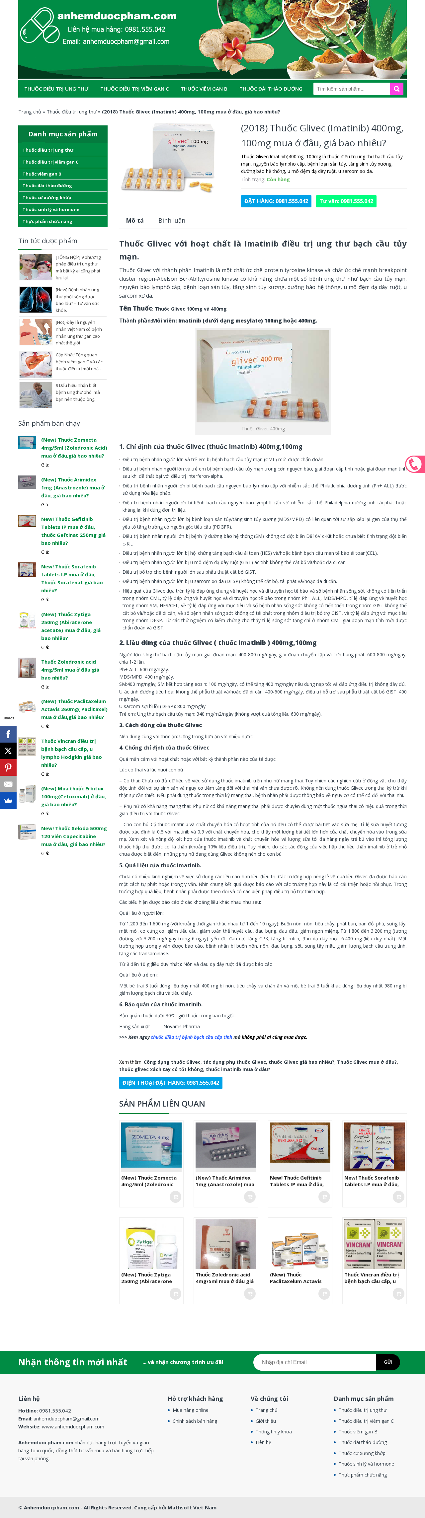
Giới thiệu (266, 1421)
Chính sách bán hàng (195, 1421)
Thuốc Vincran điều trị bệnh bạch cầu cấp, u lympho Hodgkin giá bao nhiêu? (371, 1284)
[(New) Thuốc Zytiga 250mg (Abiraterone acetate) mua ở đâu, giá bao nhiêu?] (27, 619)
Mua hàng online (191, 1410)
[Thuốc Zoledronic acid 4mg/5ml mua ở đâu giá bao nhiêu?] (27, 667)
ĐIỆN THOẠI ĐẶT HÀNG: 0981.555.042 (171, 1082)
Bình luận (171, 220)
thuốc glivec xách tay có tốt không (161, 1069)
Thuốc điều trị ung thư (56, 88)
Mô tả (135, 220)
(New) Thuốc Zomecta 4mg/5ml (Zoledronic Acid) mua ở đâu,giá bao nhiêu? (151, 1187)
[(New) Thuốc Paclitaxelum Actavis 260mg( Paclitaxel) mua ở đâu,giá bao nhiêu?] (27, 706)
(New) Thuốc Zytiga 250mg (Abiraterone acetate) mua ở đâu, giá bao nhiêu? (151, 1284)
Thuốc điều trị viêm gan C (134, 88)
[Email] (8, 784)
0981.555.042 (415, 464)
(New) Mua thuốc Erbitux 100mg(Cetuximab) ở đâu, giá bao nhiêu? (73, 796)
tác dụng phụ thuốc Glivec (234, 1062)
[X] (8, 751)
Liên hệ (263, 1442)
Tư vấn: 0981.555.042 (346, 201)
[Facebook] (8, 734)
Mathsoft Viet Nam (192, 1507)
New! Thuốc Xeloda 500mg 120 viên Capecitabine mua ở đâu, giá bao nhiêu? (74, 836)
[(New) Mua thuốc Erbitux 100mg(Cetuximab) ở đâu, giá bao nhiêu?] (27, 793)
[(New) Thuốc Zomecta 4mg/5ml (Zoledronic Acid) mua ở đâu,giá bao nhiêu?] (27, 442)
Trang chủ (267, 1410)
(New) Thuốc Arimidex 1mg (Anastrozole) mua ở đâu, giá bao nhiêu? (225, 1184)
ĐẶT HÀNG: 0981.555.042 (276, 201)
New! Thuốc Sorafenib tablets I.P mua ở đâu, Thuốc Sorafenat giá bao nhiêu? (371, 1187)
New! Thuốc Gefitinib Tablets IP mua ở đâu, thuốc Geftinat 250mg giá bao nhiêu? (297, 1187)
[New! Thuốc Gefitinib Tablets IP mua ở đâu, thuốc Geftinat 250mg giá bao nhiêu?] (27, 520)
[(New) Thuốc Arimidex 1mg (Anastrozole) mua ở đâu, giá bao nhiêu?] (27, 481)
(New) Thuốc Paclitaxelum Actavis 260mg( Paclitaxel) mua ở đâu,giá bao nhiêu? (299, 1284)
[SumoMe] (8, 800)
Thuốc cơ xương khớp (54, 106)
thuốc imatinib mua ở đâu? (238, 1069)
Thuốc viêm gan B (204, 88)
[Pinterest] (8, 767)
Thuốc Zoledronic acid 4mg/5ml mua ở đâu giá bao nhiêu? (225, 1281)
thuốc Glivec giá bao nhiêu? (301, 1062)
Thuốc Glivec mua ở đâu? (367, 1062)
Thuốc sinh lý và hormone (132, 106)
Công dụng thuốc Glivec (172, 1062)
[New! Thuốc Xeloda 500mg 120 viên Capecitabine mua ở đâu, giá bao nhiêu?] (27, 831)
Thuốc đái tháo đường (270, 88)
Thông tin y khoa (274, 1431)
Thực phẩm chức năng (210, 106)
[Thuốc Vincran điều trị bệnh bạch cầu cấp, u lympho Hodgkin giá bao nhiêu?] (27, 746)
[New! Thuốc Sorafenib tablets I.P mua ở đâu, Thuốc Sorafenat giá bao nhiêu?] (27, 569)
